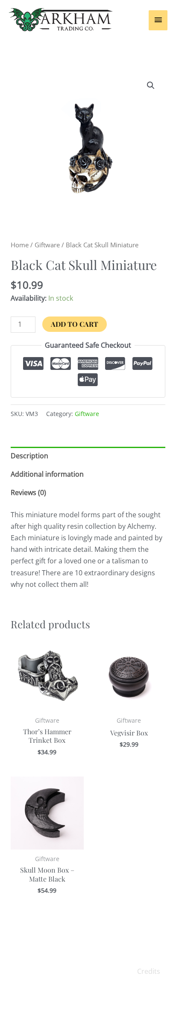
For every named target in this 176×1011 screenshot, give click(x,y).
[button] (150, 85)
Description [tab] (29, 455)
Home (20, 244)
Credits (148, 971)
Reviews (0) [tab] (28, 492)
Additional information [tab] (47, 474)
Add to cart (74, 323)
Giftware (47, 244)
